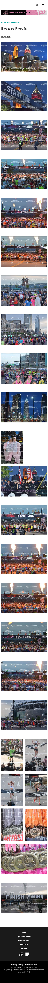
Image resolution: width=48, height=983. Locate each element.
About (24, 932)
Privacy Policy (17, 964)
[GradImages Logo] (14, 7)
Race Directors (24, 940)
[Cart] (36, 5)
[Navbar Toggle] (43, 5)
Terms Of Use (31, 964)
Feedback (24, 944)
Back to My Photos (12, 22)
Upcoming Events (24, 936)
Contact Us (24, 948)
